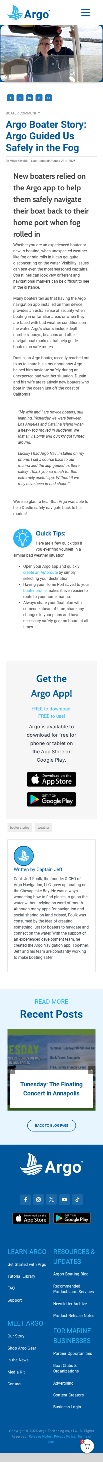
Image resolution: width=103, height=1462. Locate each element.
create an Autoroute (40, 572)
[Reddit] (20, 102)
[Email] (48, 102)
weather (43, 827)
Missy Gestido (19, 161)
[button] (11, 1070)
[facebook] (25, 1200)
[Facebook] (10, 102)
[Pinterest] (39, 102)
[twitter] (51, 1199)
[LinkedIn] (29, 102)
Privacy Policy (65, 1436)
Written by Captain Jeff (38, 869)
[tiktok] (77, 1199)
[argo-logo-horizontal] (29, 6)
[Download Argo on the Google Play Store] (72, 1214)
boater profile (34, 590)
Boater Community (23, 113)
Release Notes (40, 1436)
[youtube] (64, 1199)
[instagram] (38, 1199)
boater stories (20, 827)
